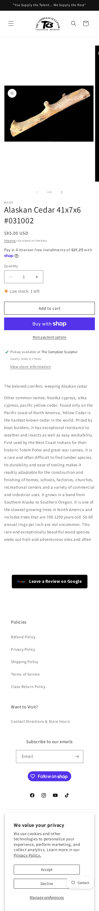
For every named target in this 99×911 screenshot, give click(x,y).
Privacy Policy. (27, 855)
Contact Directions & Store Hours (40, 721)
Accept (47, 869)
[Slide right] (62, 192)
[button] (11, 23)
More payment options (50, 337)
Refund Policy (23, 636)
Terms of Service (25, 674)
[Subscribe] (77, 756)
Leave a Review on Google (55, 581)
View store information (30, 366)
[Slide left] (37, 192)
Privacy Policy (23, 649)
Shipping (10, 240)
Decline (46, 883)
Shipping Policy (24, 661)
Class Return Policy (28, 686)
